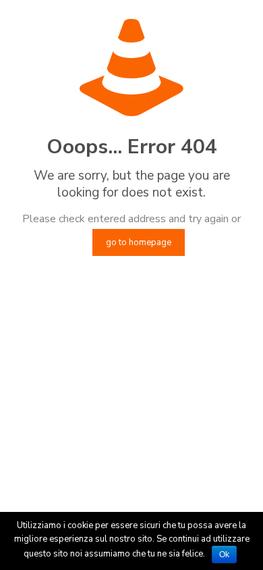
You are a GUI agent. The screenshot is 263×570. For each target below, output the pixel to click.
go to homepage (138, 242)
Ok (224, 554)
